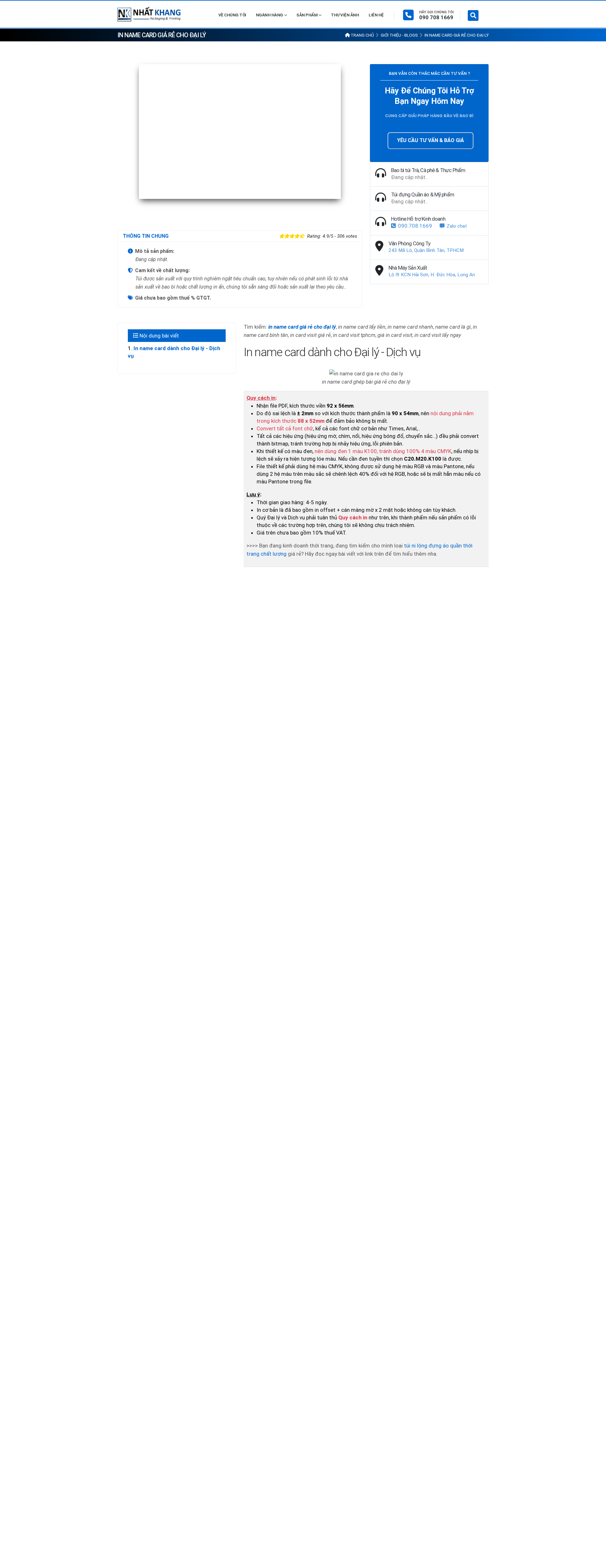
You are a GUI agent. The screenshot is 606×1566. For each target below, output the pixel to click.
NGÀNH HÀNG (269, 15)
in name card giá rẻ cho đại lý (302, 327)
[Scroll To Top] (595, 1559)
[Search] (473, 15)
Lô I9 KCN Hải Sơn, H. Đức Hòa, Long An (432, 275)
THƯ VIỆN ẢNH (345, 15)
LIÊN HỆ (376, 15)
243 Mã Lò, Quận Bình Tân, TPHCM (426, 250)
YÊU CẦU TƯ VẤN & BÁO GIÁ (430, 140)
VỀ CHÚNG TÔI (232, 15)
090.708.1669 (415, 226)
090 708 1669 (436, 17)
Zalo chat (457, 226)
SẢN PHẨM (307, 15)
